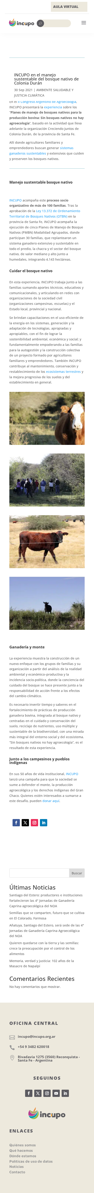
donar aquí (50, 801)
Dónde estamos (22, 1156)
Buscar (77, 873)
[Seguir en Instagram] (34, 822)
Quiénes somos (22, 1145)
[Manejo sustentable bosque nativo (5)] (47, 506)
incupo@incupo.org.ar (36, 1036)
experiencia (53, 107)
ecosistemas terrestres (63, 371)
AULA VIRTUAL (65, 6)
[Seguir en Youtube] (56, 1093)
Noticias (16, 1166)
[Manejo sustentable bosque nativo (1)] (47, 568)
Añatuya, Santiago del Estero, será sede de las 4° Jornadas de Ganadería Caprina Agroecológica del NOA (46, 930)
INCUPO (15, 200)
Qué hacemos (21, 1150)
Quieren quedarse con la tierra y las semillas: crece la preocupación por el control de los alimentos (44, 948)
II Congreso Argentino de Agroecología (47, 101)
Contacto (17, 1172)
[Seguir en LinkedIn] (43, 822)
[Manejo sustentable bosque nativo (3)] (47, 630)
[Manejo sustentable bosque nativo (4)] (47, 445)
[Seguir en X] (25, 822)
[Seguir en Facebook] (16, 822)
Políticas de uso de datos (31, 1161)
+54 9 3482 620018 (33, 1046)
